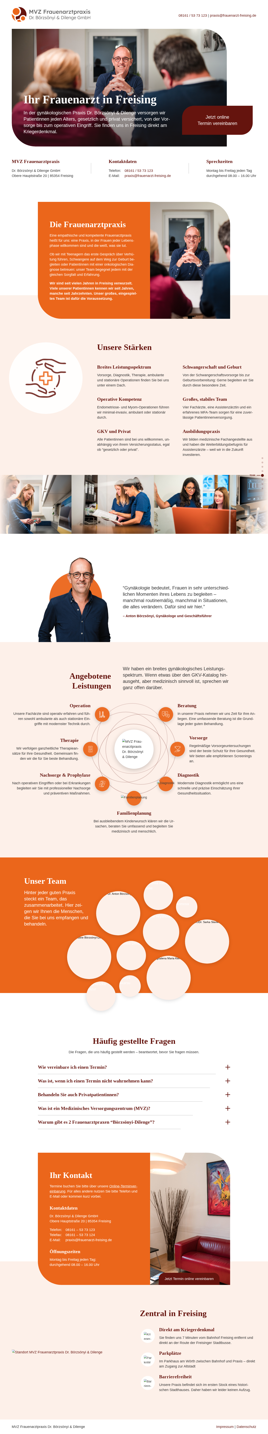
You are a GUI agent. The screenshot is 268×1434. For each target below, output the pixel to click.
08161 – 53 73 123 (80, 1230)
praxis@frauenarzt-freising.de (233, 15)
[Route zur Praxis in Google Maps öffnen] (70, 1352)
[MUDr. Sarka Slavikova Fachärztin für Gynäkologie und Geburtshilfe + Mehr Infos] (207, 941)
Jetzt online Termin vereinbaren (217, 120)
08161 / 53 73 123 (193, 15)
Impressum (225, 1427)
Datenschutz (246, 1427)
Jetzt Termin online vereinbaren (189, 1279)
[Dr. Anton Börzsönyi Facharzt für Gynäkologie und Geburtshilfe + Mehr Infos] (118, 913)
